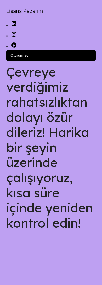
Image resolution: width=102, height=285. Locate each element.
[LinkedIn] (14, 25)
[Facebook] (14, 46)
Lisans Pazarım (24, 11)
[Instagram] (14, 36)
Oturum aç (19, 55)
